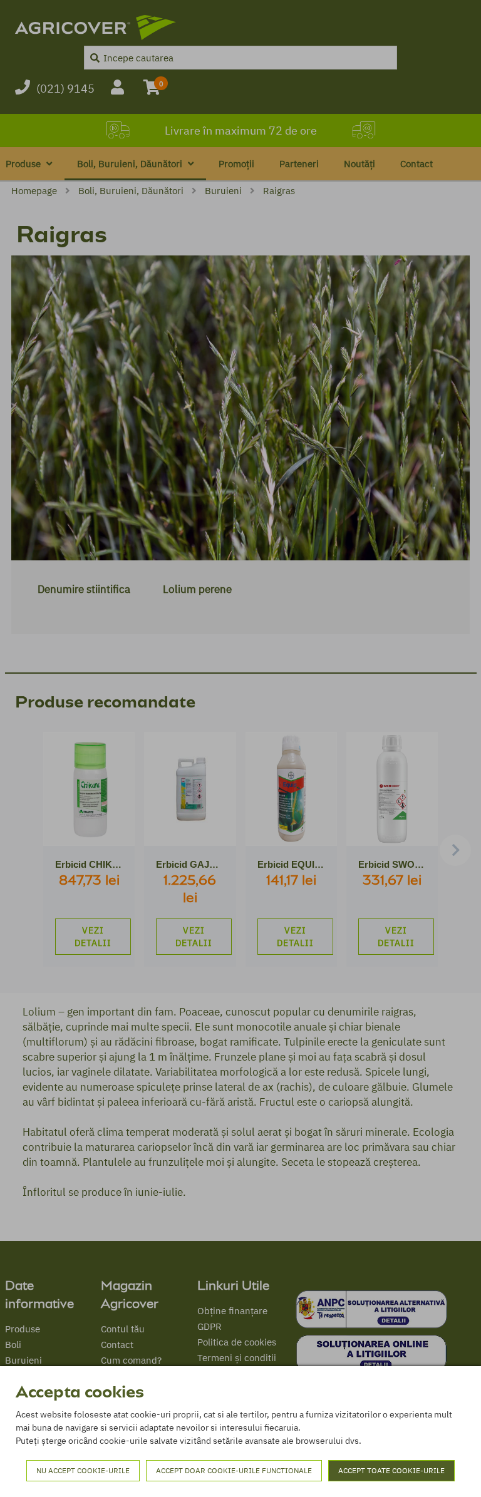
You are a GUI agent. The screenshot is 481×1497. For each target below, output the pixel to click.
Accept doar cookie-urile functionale (234, 1470)
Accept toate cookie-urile (391, 1470)
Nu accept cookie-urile (83, 1470)
